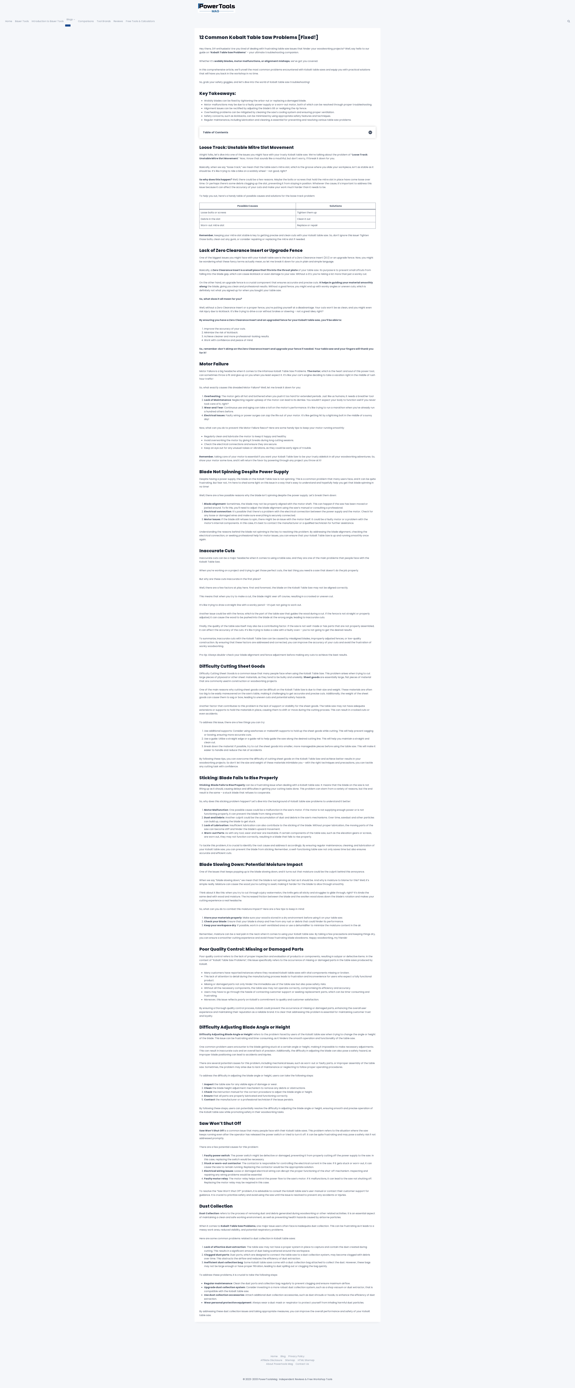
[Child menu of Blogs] (68, 25)
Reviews (118, 21)
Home (8, 21)
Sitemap (290, 1360)
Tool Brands (104, 21)
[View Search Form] (568, 21)
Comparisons (86, 21)
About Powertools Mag (279, 1364)
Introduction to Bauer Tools (48, 21)
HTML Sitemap (306, 1360)
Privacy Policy (296, 1356)
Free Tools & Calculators (140, 21)
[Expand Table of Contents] (370, 132)
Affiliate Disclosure (271, 1360)
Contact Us (302, 1364)
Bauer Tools (22, 21)
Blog (283, 1356)
